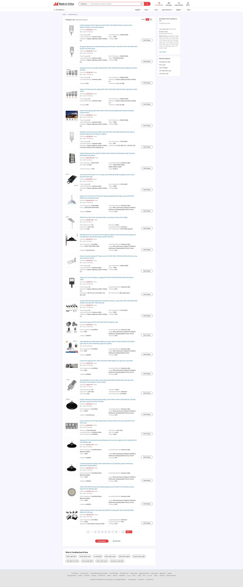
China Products (84, 573)
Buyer (146, 10)
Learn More (163, 52)
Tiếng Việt (162, 575)
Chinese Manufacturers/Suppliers (98, 573)
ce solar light (97, 556)
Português (87, 575)
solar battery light (124, 556)
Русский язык (101, 575)
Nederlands (122, 575)
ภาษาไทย (149, 575)
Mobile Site (162, 573)
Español (80, 575)
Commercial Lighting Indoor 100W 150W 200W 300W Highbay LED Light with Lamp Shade (106, 361)
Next (129, 532)
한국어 (134, 575)
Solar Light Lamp (110, 556)
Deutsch (115, 575)
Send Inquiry (147, 40)
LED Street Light (164, 73)
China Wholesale (113, 573)
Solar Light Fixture (101, 561)
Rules (188, 10)
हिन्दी (144, 575)
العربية (128, 575)
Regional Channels (144, 573)
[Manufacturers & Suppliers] (63, 4)
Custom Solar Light (138, 556)
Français (94, 575)
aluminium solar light (117, 561)
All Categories (60, 10)
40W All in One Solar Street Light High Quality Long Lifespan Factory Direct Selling (103, 217)
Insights (169, 573)
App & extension (166, 10)
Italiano (109, 575)
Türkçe (155, 575)
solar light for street (72, 561)
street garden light (87, 561)
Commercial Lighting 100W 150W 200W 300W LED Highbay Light (99, 322)
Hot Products (75, 573)
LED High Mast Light (165, 71)
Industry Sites (133, 573)
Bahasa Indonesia (171, 575)
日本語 (139, 575)
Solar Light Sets (71, 556)
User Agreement (132, 579)
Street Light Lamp (85, 556)
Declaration (141, 579)
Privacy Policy (149, 579)
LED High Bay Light (164, 62)
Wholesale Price (124, 573)
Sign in (188, 5)
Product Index (154, 573)
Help (156, 10)
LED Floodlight (163, 68)
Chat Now (117, 541)
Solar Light (162, 65)
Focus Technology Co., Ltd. (109, 579)
